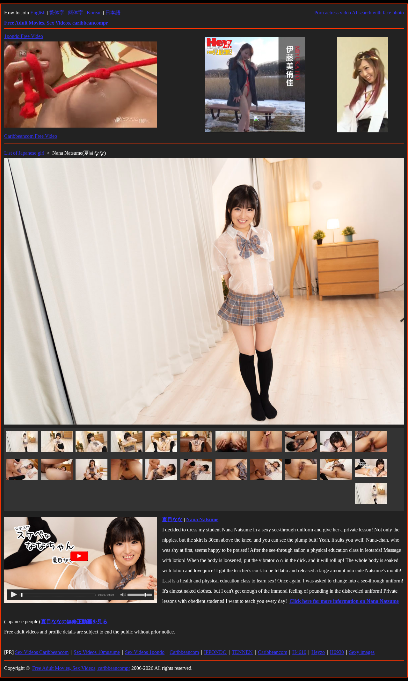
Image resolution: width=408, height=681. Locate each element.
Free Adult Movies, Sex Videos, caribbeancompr (81, 668)
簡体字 (75, 12)
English (38, 12)
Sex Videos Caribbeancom (42, 652)
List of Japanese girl (24, 153)
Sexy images (362, 652)
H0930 (337, 652)
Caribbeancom (184, 652)
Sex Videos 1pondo (144, 652)
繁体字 (56, 12)
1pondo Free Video (23, 36)
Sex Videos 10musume (97, 652)
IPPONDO (215, 652)
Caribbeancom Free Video (30, 136)
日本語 (112, 12)
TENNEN (242, 652)
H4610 (299, 652)
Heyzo (318, 652)
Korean (94, 12)
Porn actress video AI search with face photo (359, 12)
